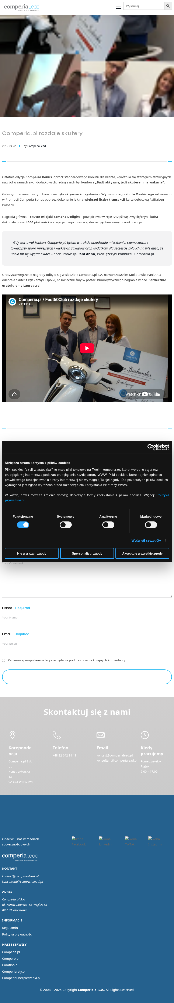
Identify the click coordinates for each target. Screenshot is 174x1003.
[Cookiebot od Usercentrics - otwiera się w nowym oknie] (150, 447)
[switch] (66, 524)
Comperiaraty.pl (13, 971)
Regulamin (10, 928)
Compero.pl (10, 958)
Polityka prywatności (17, 934)
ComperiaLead (36, 146)
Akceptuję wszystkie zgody (142, 553)
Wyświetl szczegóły (146, 540)
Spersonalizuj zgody (87, 553)
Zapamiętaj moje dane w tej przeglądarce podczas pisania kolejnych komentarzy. (67, 660)
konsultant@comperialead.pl (22, 881)
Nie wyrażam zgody (31, 553)
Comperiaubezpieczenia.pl (21, 978)
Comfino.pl (10, 965)
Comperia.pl (11, 952)
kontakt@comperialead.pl (20, 876)
